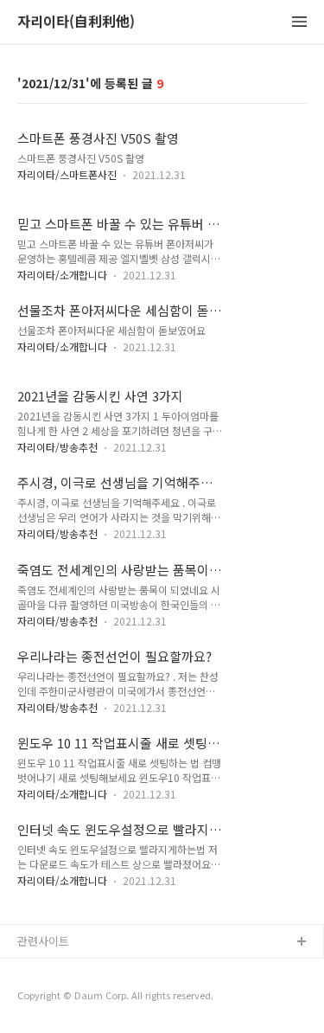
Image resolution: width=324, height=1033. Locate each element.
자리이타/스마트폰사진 (67, 174)
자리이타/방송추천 (57, 447)
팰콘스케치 (44, 970)
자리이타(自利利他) (76, 22)
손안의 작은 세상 (58, 998)
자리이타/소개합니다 (62, 274)
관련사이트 (43, 941)
